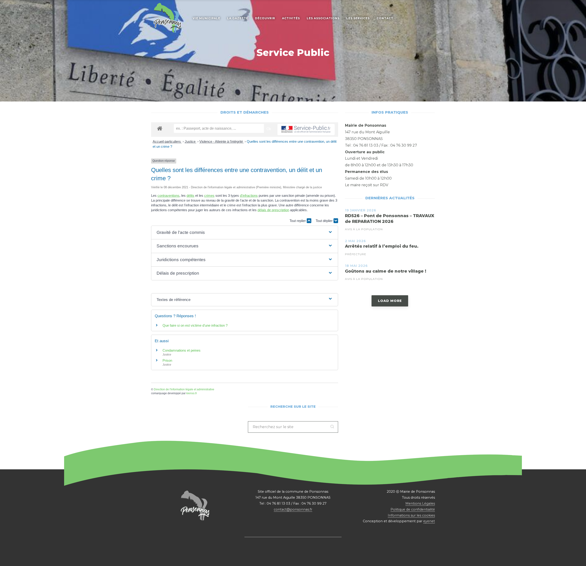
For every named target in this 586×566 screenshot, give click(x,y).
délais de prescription (273, 210)
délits (190, 195)
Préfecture (355, 254)
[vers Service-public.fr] (306, 129)
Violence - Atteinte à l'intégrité (221, 141)
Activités (291, 18)
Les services (358, 18)
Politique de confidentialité (413, 509)
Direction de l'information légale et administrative (184, 389)
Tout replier (298, 221)
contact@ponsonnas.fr (293, 509)
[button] (244, 232)
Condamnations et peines (182, 350)
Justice (190, 141)
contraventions (168, 195)
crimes (209, 195)
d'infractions (249, 195)
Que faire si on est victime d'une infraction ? (195, 325)
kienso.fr (191, 393)
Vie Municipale (206, 18)
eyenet (429, 521)
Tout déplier (325, 221)
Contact (385, 18)
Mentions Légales (420, 503)
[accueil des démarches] (160, 128)
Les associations (323, 18)
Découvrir (265, 18)
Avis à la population (364, 229)
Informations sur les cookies (411, 515)
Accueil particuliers (167, 141)
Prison (167, 360)
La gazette (237, 18)
